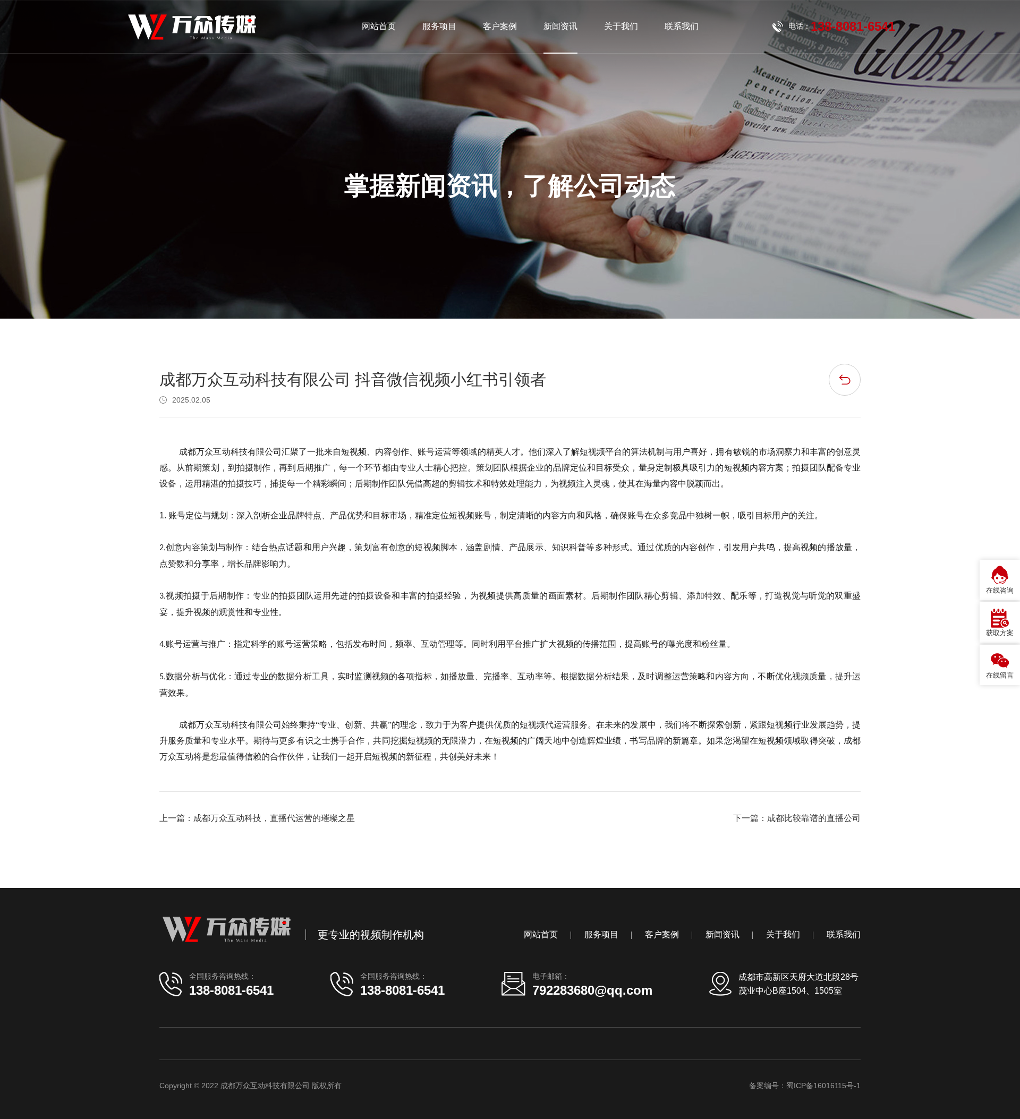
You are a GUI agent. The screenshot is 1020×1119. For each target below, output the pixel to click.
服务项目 (439, 26)
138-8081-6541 (231, 990)
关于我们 (621, 26)
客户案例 (500, 26)
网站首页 (379, 26)
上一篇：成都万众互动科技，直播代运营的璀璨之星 (257, 818)
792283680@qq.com (592, 990)
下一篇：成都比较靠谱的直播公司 (797, 818)
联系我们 (682, 26)
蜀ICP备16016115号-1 (823, 1085)
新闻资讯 (560, 26)
